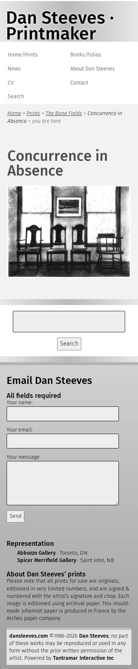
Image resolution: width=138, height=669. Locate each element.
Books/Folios (85, 55)
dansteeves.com (28, 636)
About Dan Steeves (92, 69)
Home (14, 113)
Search (16, 96)
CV (11, 83)
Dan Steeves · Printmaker (60, 25)
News (14, 69)
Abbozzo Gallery (36, 553)
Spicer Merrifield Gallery (46, 560)
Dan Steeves (94, 636)
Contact (79, 83)
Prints (33, 113)
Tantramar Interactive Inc (83, 658)
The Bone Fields (64, 113)
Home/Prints (23, 55)
